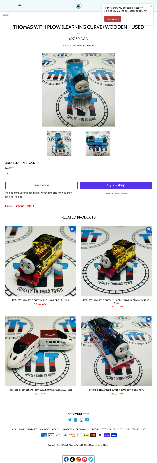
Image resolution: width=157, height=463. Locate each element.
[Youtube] (85, 459)
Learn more (113, 18)
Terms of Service (121, 429)
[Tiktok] (72, 459)
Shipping (66, 45)
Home (21, 429)
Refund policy (139, 429)
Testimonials (82, 429)
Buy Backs (44, 429)
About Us (56, 429)
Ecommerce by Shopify (99, 445)
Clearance (32, 429)
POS (84, 445)
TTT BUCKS (106, 429)
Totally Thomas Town (72, 445)
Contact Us (68, 429)
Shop (14, 429)
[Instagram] (78, 459)
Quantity (9, 168)
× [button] (151, 6)
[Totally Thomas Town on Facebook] (76, 420)
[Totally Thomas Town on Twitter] (70, 420)
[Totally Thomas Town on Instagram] (81, 420)
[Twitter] (91, 459)
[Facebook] (66, 459)
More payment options (116, 193)
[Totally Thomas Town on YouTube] (87, 420)
